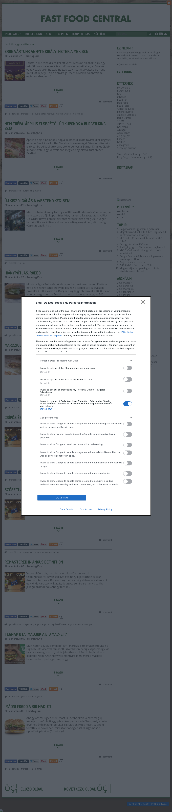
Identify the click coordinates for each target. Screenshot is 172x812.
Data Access (86, 509)
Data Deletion (67, 509)
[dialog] (86, 406)
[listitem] (86, 360)
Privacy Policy (105, 509)
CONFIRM (62, 497)
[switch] (127, 368)
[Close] (144, 303)
